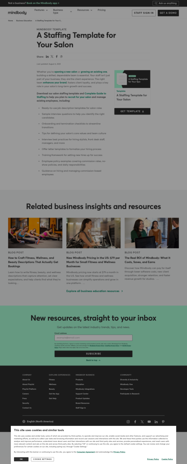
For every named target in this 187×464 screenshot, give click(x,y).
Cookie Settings (42, 459)
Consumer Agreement (86, 452)
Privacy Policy (119, 452)
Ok (21, 459)
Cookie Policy (167, 459)
